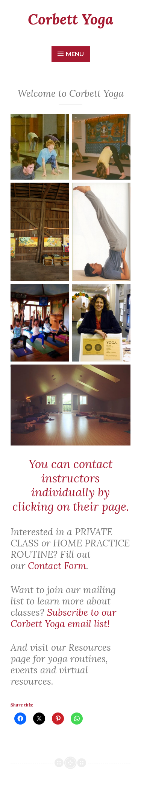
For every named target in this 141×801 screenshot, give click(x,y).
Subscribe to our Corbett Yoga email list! (63, 618)
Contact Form (57, 566)
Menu (75, 53)
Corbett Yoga (70, 19)
